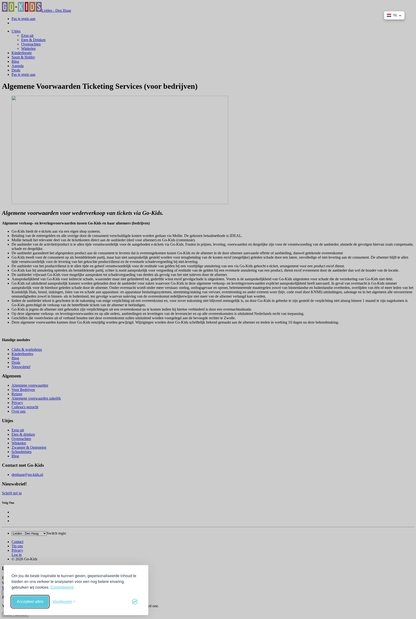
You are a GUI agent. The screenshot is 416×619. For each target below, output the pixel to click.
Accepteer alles (30, 602)
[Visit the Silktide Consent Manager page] (135, 601)
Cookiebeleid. (62, 587)
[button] (394, 15)
